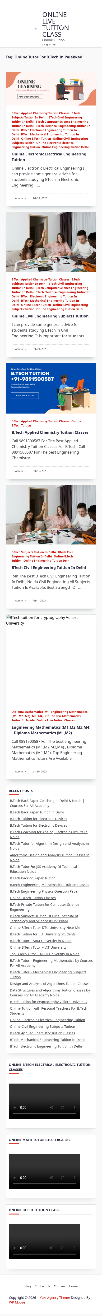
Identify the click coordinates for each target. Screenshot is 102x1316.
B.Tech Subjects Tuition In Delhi (46, 115)
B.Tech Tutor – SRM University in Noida (40, 940)
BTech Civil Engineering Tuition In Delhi (42, 554)
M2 (21, 716)
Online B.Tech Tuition (36, 139)
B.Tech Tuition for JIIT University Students (43, 934)
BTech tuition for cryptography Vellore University (48, 1001)
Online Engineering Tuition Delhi (65, 147)
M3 (34, 716)
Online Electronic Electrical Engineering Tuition (47, 1020)
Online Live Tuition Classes (56, 720)
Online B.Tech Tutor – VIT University (38, 947)
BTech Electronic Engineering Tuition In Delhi (46, 1046)
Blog (27, 1286)
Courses (59, 1286)
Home (73, 1286)
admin (19, 198)
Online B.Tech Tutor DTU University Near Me (45, 927)
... (38, 185)
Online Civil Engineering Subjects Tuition (50, 316)
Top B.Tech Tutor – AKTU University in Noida (44, 954)
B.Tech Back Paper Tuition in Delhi (37, 812)
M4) (40, 716)
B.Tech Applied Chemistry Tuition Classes (41, 113)
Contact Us (42, 1286)
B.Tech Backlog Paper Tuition (33, 878)
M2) (27, 716)
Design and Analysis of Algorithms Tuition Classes (49, 983)
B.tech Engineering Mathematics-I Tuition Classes (49, 884)
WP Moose (17, 1302)
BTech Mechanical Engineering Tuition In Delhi (47, 1039)
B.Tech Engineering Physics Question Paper (44, 891)
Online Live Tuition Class (55, 24)
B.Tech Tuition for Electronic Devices (38, 818)
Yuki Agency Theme (55, 1297)
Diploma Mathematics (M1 (30, 712)
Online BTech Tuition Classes (33, 898)
